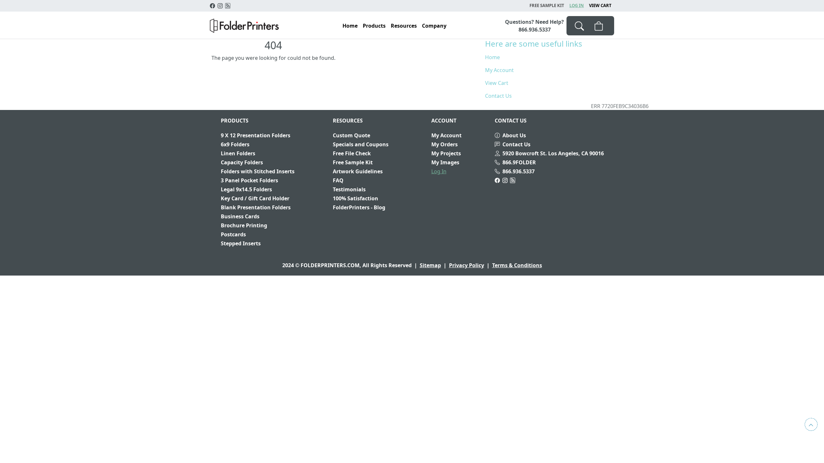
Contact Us (498, 95)
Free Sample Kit (353, 162)
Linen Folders (238, 153)
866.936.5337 (518, 171)
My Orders (444, 144)
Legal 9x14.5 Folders (246, 189)
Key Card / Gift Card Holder (255, 198)
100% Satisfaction (355, 198)
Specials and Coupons (361, 144)
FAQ (338, 180)
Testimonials (349, 189)
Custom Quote (351, 135)
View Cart (600, 5)
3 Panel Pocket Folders (249, 180)
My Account (499, 70)
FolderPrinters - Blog (359, 207)
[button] (244, 26)
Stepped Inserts (241, 243)
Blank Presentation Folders (256, 207)
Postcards (233, 234)
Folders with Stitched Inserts (258, 171)
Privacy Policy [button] (466, 265)
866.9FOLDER (519, 162)
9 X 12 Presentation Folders (255, 135)
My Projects (446, 153)
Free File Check (352, 153)
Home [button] (350, 25)
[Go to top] (811, 424)
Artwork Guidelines (358, 171)
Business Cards (240, 216)
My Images (445, 162)
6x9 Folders (235, 144)
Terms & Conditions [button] (517, 265)
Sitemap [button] (430, 265)
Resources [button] (404, 25)
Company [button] (434, 25)
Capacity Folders (242, 162)
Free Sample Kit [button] (546, 5)
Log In (576, 5)
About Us (514, 135)
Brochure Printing (244, 225)
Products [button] (374, 25)
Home (492, 57)
